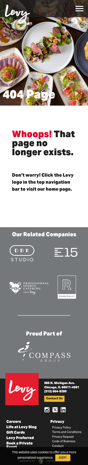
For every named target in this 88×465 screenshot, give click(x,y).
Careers (13, 422)
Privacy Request (63, 437)
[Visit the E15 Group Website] (66, 252)
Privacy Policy (61, 428)
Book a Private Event (19, 445)
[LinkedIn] (63, 409)
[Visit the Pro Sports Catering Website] (29, 287)
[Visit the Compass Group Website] (44, 351)
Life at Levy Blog (21, 427)
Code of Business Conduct (63, 443)
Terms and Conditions (66, 432)
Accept (63, 457)
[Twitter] (55, 409)
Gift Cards (15, 433)
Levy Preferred (20, 438)
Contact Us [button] (54, 399)
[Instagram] (47, 409)
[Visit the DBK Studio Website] (22, 253)
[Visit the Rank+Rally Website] (67, 286)
